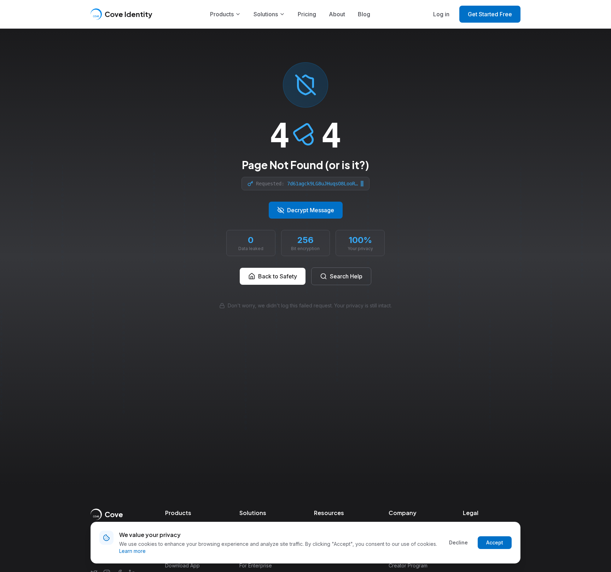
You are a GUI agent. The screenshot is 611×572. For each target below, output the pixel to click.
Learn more (132, 551)
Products (222, 14)
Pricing (307, 14)
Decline (458, 542)
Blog (364, 14)
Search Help (346, 276)
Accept (494, 542)
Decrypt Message (310, 210)
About (337, 14)
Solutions (266, 14)
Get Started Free (490, 14)
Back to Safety (277, 276)
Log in (441, 14)
